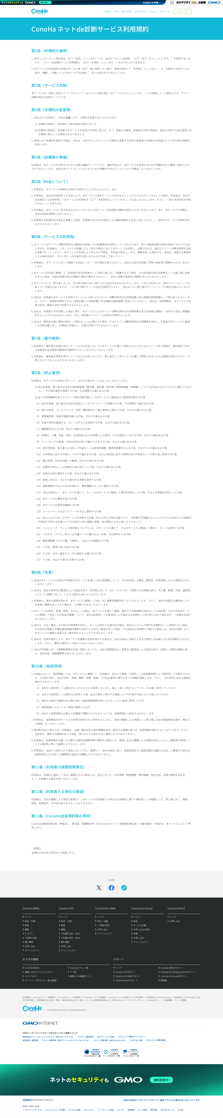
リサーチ (120, 1110)
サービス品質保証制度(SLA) (97, 1000)
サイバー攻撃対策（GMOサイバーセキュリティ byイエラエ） (66, 1040)
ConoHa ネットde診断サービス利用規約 (126, 997)
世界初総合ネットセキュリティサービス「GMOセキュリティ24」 (48, 1036)
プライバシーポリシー (135, 1000)
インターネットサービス (32, 1110)
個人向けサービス (168, 1110)
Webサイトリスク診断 (106, 1036)
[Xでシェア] (99, 888)
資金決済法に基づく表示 (72, 1000)
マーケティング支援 (106, 1110)
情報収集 (131, 1110)
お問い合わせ (118, 1000)
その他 (180, 1110)
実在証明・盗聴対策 (30, 1040)
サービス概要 (180, 1000)
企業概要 (168, 1000)
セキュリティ (89, 1110)
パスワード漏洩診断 (85, 1036)
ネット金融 (142, 1110)
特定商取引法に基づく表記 (48, 1000)
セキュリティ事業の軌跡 (155, 1040)
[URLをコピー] (124, 888)
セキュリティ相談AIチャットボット (132, 1036)
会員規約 (26, 997)
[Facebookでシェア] (111, 888)
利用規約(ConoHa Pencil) (184, 997)
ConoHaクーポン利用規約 (94, 997)
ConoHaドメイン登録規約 (44, 997)
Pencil (152, 11)
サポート (165, 11)
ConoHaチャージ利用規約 (69, 997)
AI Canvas (140, 11)
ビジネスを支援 (74, 1110)
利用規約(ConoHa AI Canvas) (158, 997)
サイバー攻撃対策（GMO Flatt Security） (110, 1040)
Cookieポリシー (155, 1000)
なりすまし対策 (136, 1040)
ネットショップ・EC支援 (55, 1110)
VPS (116, 11)
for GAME (127, 11)
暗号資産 (153, 1110)
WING (108, 11)
